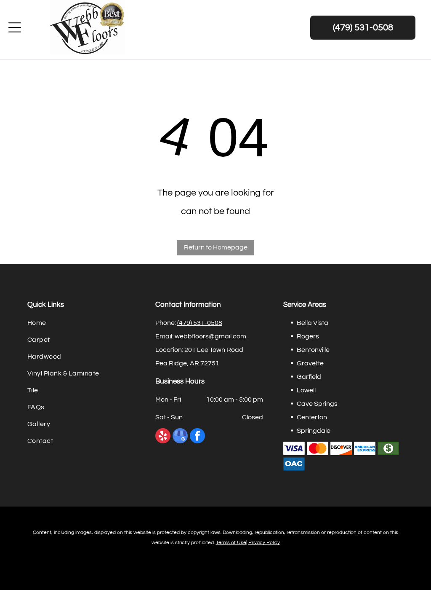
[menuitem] (87, 324)
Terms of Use (231, 542)
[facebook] (197, 436)
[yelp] (162, 436)
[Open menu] (14, 27)
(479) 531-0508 (199, 322)
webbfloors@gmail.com (210, 336)
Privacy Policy (264, 542)
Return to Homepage (215, 247)
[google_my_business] (180, 436)
